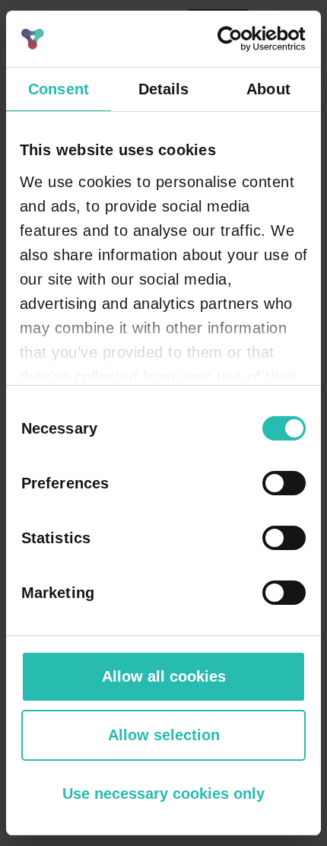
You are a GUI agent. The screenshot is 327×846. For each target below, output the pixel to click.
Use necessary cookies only (163, 793)
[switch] (284, 483)
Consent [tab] (58, 89)
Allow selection (164, 735)
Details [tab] (163, 89)
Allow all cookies (164, 676)
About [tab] (268, 89)
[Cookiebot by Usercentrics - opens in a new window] (239, 39)
